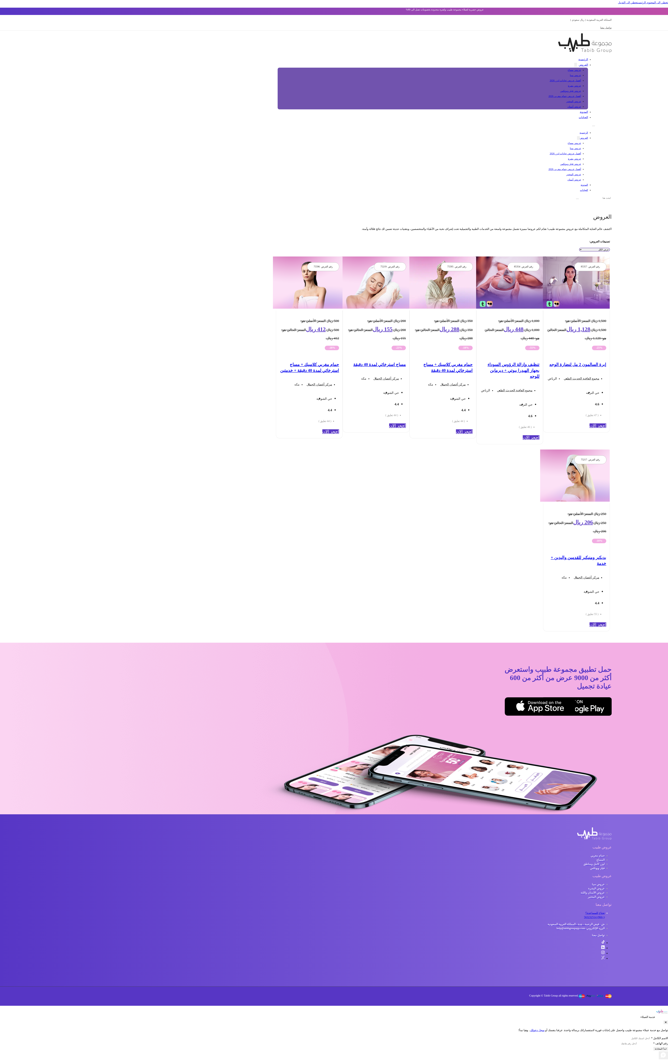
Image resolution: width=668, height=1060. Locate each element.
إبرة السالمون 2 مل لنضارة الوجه (577, 364)
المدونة (584, 111)
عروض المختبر (573, 101)
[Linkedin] (603, 947)
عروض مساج (574, 70)
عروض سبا (575, 75)
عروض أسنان (574, 106)
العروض (583, 64)
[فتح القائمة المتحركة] (593, 125)
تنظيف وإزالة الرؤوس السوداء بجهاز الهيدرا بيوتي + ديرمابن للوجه (513, 370)
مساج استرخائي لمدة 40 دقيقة (379, 364)
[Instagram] (603, 953)
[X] (603, 958)
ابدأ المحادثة (661, 1048)
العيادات (583, 117)
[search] (577, 198)
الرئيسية (583, 59)
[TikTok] (603, 942)
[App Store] (557, 707)
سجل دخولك (537, 1030)
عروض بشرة (574, 86)
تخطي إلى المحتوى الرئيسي (653, 2)
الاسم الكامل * (659, 1038)
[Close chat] (665, 1022)
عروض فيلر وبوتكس (570, 91)
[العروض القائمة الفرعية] (575, 65)
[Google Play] (594, 707)
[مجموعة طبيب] (594, 838)
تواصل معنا (606, 27)
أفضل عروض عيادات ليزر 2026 (565, 80)
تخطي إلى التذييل (628, 2)
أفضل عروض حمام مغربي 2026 (564, 96)
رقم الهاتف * (660, 1043)
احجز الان (598, 425)
